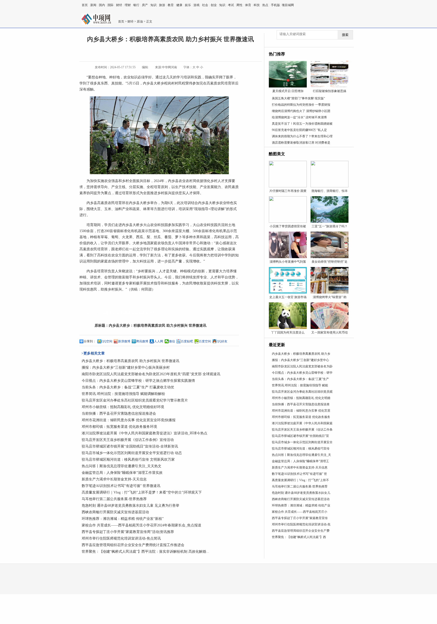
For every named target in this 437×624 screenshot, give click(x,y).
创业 (214, 5)
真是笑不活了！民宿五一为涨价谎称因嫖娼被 (302, 123)
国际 (110, 5)
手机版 (275, 5)
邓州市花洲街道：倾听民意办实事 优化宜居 (301, 410)
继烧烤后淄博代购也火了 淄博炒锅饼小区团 (301, 111)
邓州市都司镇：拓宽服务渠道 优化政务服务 (301, 417)
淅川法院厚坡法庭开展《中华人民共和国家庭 (302, 423)
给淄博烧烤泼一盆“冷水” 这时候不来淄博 (299, 117)
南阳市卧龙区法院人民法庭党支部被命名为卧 (302, 366)
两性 (239, 5)
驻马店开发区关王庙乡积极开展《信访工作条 (302, 429)
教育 (171, 5)
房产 (145, 5)
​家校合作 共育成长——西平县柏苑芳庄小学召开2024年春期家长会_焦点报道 (141, 525)
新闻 (93, 5)
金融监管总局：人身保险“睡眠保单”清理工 (300, 461)
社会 (205, 5)
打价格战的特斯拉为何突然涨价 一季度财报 (301, 104)
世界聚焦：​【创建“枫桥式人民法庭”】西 (299, 537)
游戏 (196, 5)
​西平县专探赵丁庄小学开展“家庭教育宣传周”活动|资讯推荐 (128, 532)
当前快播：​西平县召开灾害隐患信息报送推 (301, 404)
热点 (265, 5)
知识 (153, 5)
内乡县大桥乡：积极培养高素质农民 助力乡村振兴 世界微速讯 (157, 325)
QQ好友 (222, 341)
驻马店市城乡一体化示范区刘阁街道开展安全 (302, 442)
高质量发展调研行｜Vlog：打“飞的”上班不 (300, 480)
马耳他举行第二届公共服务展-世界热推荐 (114, 499)
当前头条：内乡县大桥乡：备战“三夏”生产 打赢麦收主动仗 (128, 387)
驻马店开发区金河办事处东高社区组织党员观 (302, 391)
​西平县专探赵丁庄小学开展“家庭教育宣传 (300, 518)
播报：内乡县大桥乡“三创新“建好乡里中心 (300, 360)
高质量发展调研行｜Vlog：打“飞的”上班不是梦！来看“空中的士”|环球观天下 (142, 492)
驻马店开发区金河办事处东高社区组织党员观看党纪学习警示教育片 (135, 400)
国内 (102, 5)
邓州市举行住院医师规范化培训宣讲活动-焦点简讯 (121, 538)
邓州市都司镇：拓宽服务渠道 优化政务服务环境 (119, 427)
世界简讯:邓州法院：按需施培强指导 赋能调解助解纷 (123, 394)
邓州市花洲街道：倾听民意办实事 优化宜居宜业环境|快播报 (129, 420)
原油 (140, 21)
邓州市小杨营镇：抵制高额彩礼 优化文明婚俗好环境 (123, 407)
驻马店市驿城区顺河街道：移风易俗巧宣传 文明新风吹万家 (128, 459)
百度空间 (205, 341)
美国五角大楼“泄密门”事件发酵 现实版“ (298, 98)
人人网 (158, 341)
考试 (231, 5)
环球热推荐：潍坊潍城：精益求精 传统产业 (301, 505)
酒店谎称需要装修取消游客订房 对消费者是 (301, 142)
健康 (179, 5)
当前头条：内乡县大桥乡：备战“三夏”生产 (300, 379)
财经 (119, 5)
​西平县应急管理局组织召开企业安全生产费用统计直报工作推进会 (133, 545)
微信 (172, 341)
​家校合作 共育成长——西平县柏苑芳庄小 (299, 512)
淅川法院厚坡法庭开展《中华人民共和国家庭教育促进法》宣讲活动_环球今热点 (144, 433)
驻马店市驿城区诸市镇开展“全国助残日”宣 (300, 436)
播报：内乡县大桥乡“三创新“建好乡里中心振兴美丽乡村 (126, 367)
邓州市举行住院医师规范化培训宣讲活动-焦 (301, 524)
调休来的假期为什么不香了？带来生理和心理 (302, 136)
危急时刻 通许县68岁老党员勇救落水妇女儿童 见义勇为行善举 (130, 505)
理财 (128, 5)
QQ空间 (107, 341)
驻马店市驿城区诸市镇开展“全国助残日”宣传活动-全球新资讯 (130, 446)
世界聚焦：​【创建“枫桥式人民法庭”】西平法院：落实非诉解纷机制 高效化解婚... (145, 551)
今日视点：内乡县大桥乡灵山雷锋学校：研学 (302, 372)
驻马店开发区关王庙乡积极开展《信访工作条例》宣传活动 (128, 440)
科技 (257, 5)
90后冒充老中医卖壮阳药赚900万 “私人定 (299, 130)
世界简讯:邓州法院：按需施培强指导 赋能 (300, 385)
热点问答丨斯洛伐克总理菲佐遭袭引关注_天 (301, 455)
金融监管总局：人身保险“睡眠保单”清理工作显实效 (122, 473)
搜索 (345, 35)
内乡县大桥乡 (108, 313)
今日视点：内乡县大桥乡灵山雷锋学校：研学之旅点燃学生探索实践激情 (138, 381)
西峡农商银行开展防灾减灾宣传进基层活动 (115, 512)
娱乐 (188, 5)
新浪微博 (124, 341)
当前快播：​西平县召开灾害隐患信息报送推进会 (119, 413)
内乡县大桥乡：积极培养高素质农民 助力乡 (301, 353)
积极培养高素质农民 (136, 313)
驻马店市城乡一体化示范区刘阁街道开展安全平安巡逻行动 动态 (132, 453)
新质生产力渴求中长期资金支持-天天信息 (114, 479)
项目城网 (288, 5)
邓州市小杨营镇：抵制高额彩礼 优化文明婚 (301, 398)
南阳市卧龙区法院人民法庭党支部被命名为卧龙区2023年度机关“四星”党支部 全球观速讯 (151, 374)
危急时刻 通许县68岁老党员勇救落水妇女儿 (301, 493)
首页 (85, 5)
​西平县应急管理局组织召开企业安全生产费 (301, 530)
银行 (136, 5)
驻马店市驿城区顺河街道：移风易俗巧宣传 (301, 448)
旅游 (162, 5)
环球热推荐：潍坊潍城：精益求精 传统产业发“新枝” (123, 519)
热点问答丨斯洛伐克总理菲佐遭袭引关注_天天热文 (121, 466)
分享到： (90, 341)
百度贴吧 (187, 341)
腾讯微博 (142, 341)
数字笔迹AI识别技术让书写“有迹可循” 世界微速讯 (121, 486)
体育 (248, 5)
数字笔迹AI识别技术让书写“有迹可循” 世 (299, 474)
